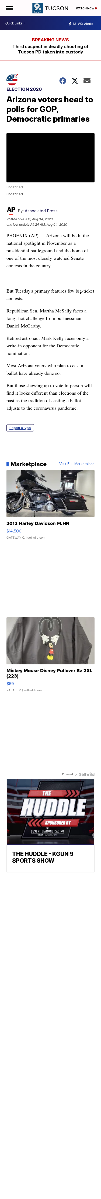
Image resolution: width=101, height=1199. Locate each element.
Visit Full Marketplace (77, 464)
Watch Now (85, 8)
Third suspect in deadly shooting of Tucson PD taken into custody (50, 49)
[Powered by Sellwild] (87, 774)
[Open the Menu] (9, 8)
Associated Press (41, 210)
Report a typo (20, 428)
